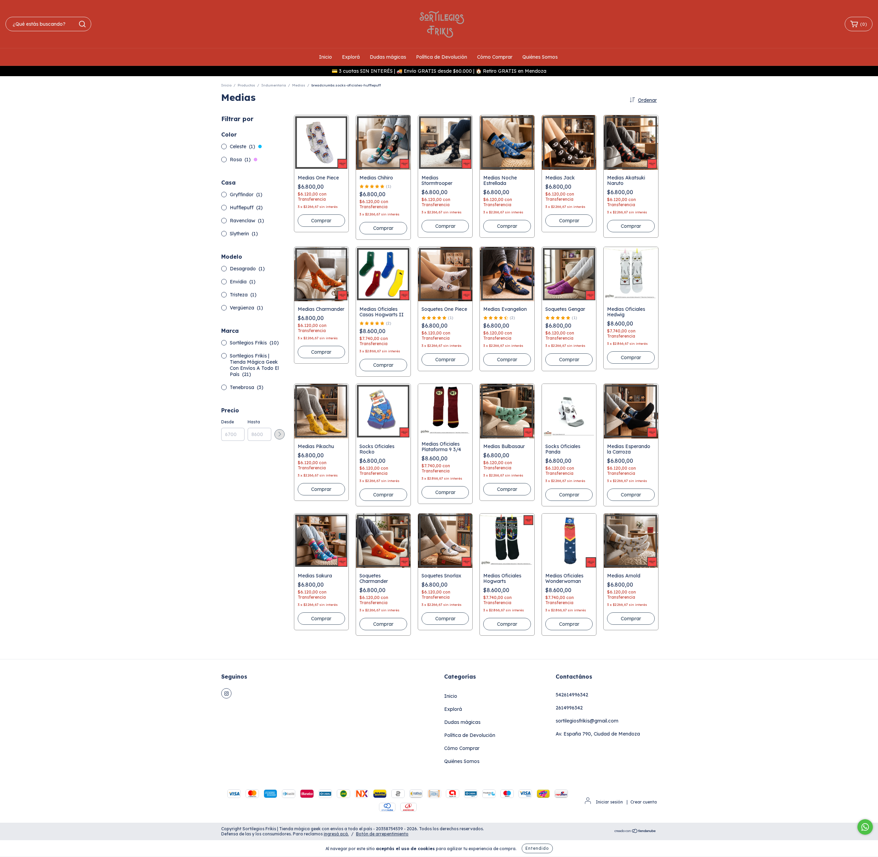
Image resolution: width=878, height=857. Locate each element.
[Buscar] (82, 24)
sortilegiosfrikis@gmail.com (587, 721)
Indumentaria (273, 85)
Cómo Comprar (494, 57)
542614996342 (572, 695)
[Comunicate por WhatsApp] (865, 827)
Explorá (351, 57)
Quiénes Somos (540, 57)
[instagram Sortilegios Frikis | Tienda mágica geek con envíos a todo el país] (226, 693)
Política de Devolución (441, 57)
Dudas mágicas (388, 57)
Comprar (383, 365)
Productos (246, 85)
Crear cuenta (643, 802)
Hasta (254, 421)
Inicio (325, 57)
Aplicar (279, 434)
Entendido (537, 848)
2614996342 (569, 708)
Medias (298, 85)
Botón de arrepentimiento (382, 833)
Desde (227, 421)
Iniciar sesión (609, 802)
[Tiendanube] (635, 831)
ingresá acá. (336, 833)
